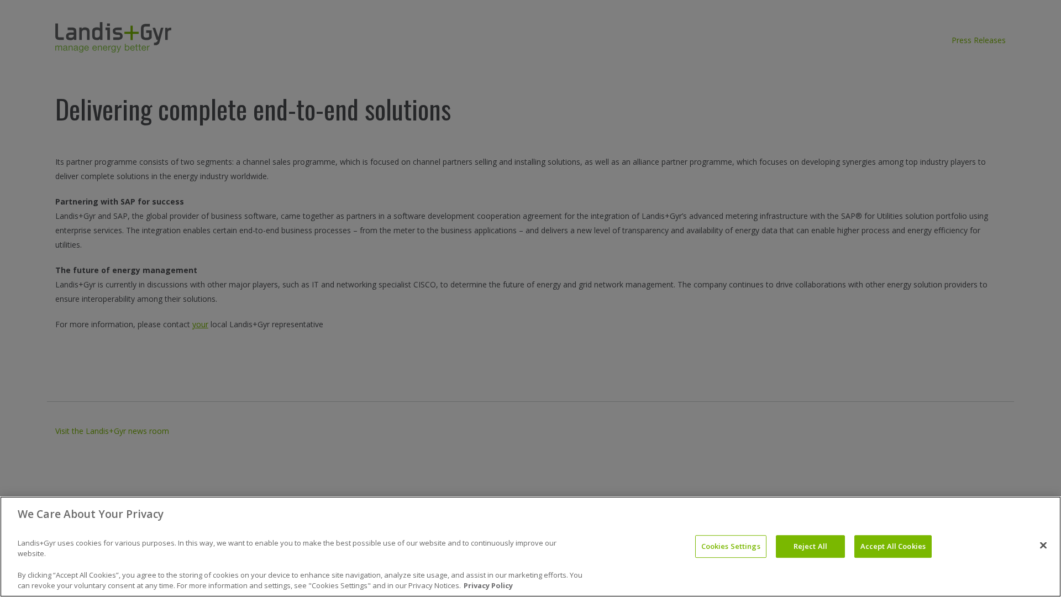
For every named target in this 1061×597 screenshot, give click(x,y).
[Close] (1043, 545)
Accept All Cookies (893, 546)
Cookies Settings (730, 546)
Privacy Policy (488, 585)
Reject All (810, 546)
